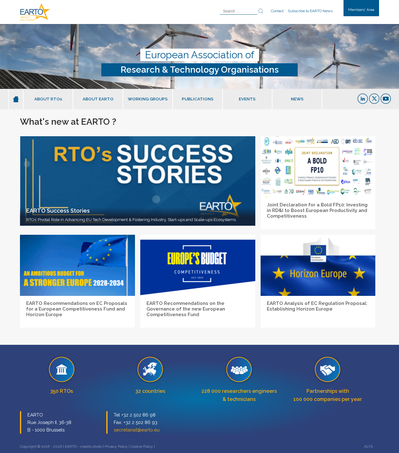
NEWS (297, 98)
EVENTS (247, 98)
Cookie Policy (142, 446)
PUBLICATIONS (198, 98)
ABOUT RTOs (48, 98)
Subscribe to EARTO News (310, 11)
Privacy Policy (116, 446)
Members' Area (361, 9)
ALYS (368, 446)
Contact (277, 11)
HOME (16, 99)
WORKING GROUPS (148, 98)
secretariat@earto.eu (137, 430)
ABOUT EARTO (98, 98)
